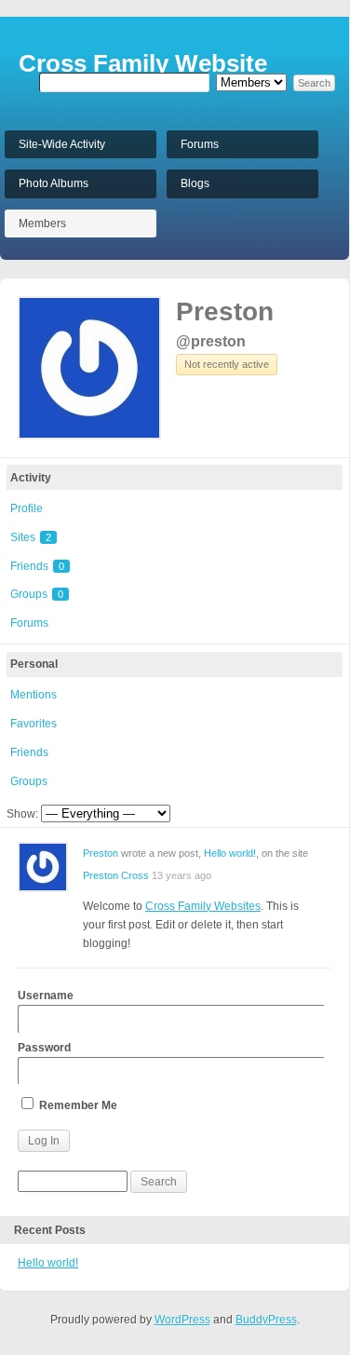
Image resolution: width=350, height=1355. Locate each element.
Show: (22, 813)
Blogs (195, 183)
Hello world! (230, 853)
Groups (36, 594)
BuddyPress (266, 1319)
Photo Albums (53, 183)
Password (44, 1047)
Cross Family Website (143, 63)
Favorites (33, 723)
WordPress (182, 1319)
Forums (200, 144)
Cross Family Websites (203, 906)
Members (42, 223)
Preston (225, 311)
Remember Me (76, 1105)
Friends (37, 566)
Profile (26, 508)
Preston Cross (116, 875)
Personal (34, 664)
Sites (30, 537)
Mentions (33, 694)
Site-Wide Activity (62, 144)
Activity (30, 477)
